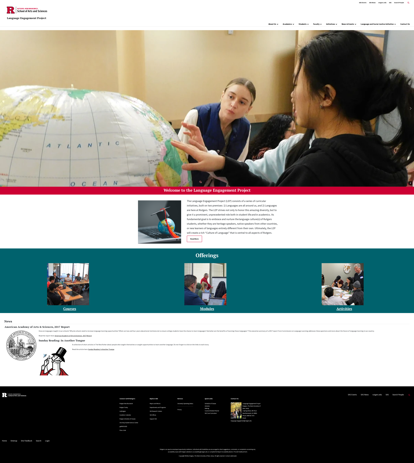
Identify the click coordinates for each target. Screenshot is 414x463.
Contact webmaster (231, 456)
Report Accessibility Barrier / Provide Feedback (231, 452)
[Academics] (293, 24)
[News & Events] (355, 24)
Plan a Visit (123, 430)
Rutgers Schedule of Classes (127, 419)
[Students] (308, 24)
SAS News (372, 3)
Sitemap (14, 441)
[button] (3, 108)
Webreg (207, 408)
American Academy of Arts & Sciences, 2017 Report (73, 336)
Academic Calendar (125, 415)
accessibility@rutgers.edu (200, 452)
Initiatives (330, 24)
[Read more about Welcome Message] (161, 221)
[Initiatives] (336, 24)
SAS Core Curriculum (211, 413)
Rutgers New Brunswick (126, 403)
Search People (399, 3)
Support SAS (153, 419)
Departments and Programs (158, 407)
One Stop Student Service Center (129, 422)
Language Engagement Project (26, 18)
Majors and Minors (155, 403)
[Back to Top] (409, 458)
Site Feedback (26, 441)
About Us (272, 24)
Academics (287, 24)
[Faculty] (321, 24)
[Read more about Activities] (343, 284)
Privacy (179, 409)
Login (47, 441)
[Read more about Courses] (68, 284)
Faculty (316, 24)
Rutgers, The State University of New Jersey (201, 456)
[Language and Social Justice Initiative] (395, 24)
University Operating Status (185, 403)
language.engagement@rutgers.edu (241, 421)
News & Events (348, 24)
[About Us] (277, 24)
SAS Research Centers (156, 411)
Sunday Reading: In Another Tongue (101, 349)
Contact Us (405, 24)
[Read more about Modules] (205, 284)
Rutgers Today (124, 407)
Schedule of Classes (210, 403)
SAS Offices (153, 415)
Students (303, 24)
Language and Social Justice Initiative (377, 24)
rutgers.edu (382, 3)
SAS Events (362, 3)
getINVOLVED (123, 426)
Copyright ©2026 (184, 456)
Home (4, 441)
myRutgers (123, 411)
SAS (390, 3)
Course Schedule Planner (212, 411)
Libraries (207, 406)
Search (38, 441)
